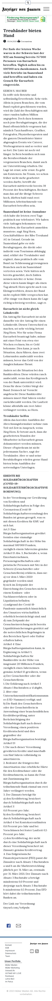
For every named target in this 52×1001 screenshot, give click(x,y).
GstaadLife (10, 970)
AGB (7, 948)
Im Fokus (9, 981)
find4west (9, 976)
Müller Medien (11, 965)
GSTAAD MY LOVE (13, 973)
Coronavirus (26, 41)
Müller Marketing (12, 968)
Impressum (10, 950)
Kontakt (8, 945)
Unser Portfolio (13, 961)
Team (7, 956)
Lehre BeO (9, 979)
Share (9, 925)
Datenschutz (10, 953)
